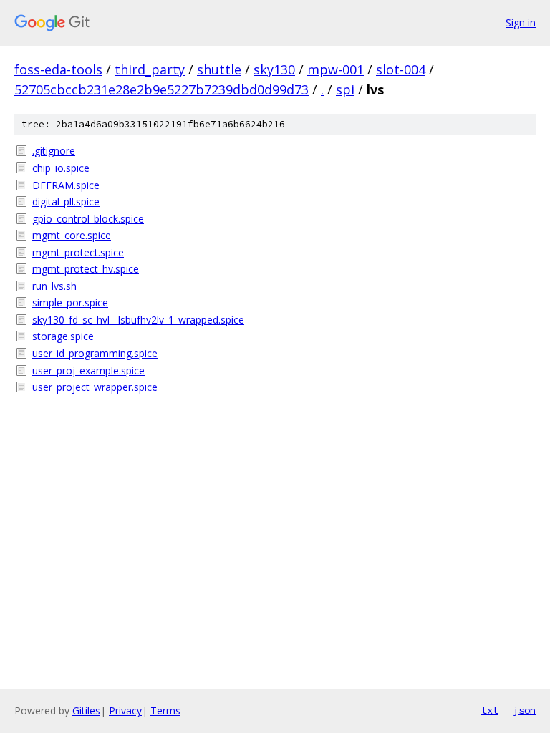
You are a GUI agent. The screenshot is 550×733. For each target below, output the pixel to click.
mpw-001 (335, 69)
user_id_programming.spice (95, 353)
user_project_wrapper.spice (95, 387)
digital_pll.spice (66, 201)
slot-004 (400, 69)
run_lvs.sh (54, 286)
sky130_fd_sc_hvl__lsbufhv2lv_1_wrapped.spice (138, 319)
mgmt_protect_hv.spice (85, 269)
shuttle (219, 69)
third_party (150, 69)
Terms (165, 710)
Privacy (125, 710)
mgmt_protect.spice (78, 252)
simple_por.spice (70, 302)
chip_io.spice (61, 168)
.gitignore (53, 150)
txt (489, 710)
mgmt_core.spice (71, 235)
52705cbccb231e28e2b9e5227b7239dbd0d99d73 (161, 89)
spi (345, 89)
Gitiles (86, 710)
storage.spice (63, 336)
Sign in (521, 22)
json (524, 710)
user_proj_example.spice (88, 370)
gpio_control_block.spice (88, 218)
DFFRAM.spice (66, 185)
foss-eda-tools (58, 69)
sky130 (274, 69)
